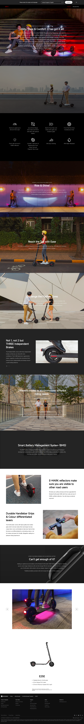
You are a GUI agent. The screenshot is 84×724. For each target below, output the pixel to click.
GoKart (2, 703)
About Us (46, 701)
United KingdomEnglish (78, 717)
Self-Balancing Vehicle (5, 705)
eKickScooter (3, 701)
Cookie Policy (17, 715)
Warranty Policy (33, 705)
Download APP (47, 703)
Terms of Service (4, 715)
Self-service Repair (33, 703)
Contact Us (47, 705)
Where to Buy (47, 706)
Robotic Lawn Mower (19, 701)
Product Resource (33, 706)
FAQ (31, 701)
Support (31, 699)
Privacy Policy (11, 715)
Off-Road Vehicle (4, 706)
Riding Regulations (33, 708)
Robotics (17, 703)
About (46, 699)
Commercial (18, 705)
